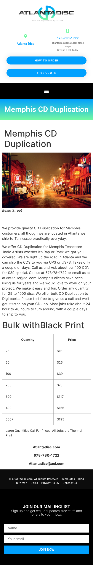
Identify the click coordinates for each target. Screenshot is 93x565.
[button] (46, 91)
